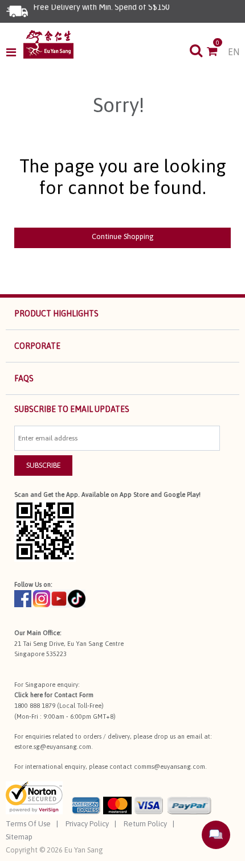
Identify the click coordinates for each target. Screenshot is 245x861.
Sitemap (19, 837)
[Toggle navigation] (14, 52)
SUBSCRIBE (43, 465)
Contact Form (73, 694)
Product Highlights (56, 313)
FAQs (24, 378)
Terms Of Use (28, 823)
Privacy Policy (87, 823)
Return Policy (145, 823)
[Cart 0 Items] (217, 52)
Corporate (37, 346)
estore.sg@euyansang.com (52, 746)
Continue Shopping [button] (123, 236)
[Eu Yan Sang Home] (48, 44)
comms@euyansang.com (169, 766)
